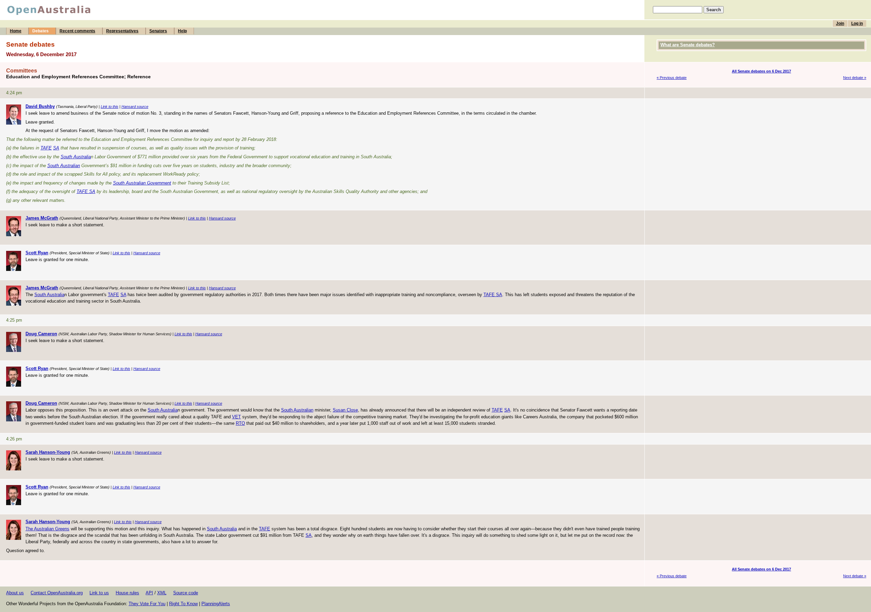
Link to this (109, 106)
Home (15, 31)
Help (182, 31)
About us (15, 592)
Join (840, 23)
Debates (40, 31)
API (149, 592)
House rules (127, 592)
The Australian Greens (47, 528)
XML (161, 592)
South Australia (76, 156)
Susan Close (345, 410)
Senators (158, 31)
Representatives (122, 31)
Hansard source (134, 106)
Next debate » (854, 78)
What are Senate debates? (687, 44)
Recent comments (77, 31)
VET (236, 416)
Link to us (99, 592)
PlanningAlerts (215, 603)
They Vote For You (147, 603)
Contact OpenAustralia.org (57, 592)
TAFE (46, 147)
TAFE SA (86, 191)
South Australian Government (142, 183)
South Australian (63, 165)
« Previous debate (672, 78)
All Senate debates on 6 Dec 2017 (761, 71)
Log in (857, 23)
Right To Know (183, 603)
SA (56, 147)
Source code (185, 592)
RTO (240, 423)
